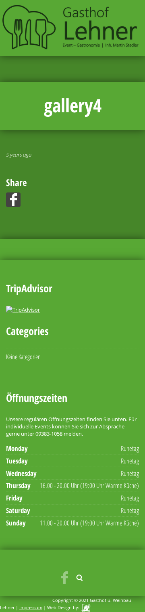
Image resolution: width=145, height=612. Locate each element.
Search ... (79, 578)
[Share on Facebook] (13, 199)
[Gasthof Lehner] (72, 27)
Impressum (30, 607)
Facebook (64, 578)
